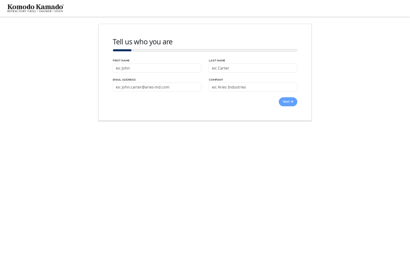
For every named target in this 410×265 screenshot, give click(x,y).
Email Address (124, 80)
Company (216, 80)
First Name (121, 60)
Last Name (217, 60)
